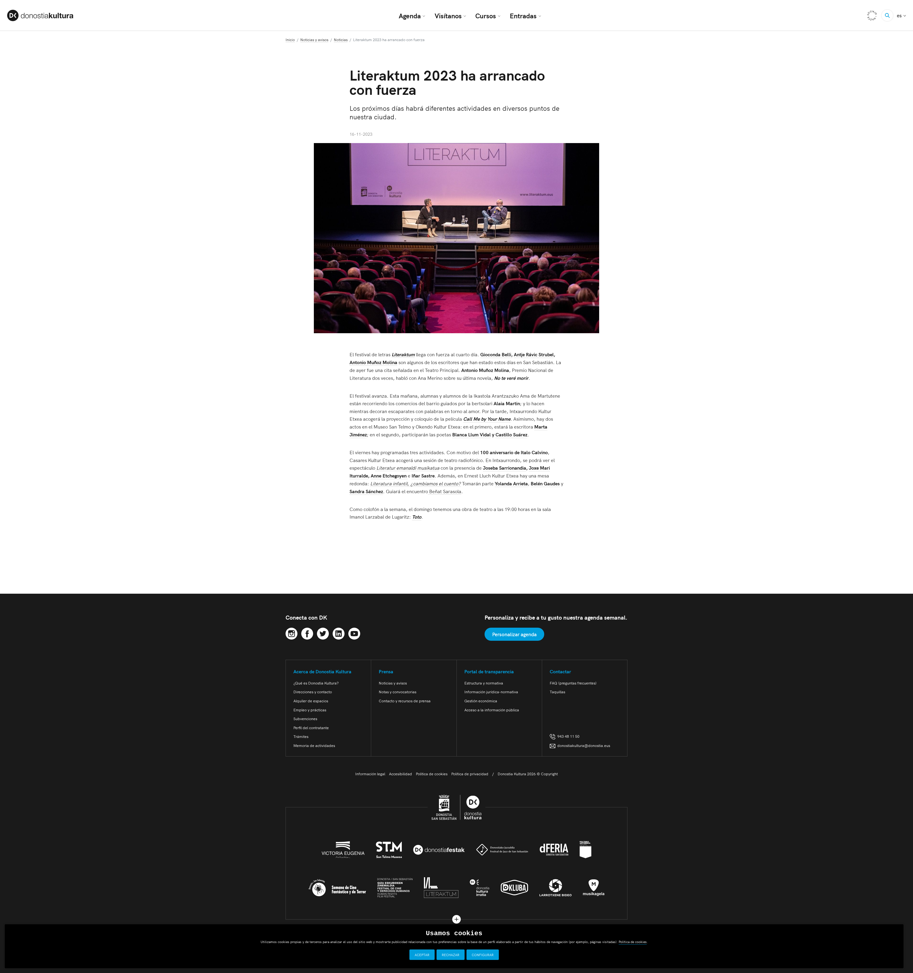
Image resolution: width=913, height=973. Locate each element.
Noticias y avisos (393, 682)
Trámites (300, 736)
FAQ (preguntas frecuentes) (573, 682)
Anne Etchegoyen (389, 475)
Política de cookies (431, 773)
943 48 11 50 (567, 736)
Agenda (410, 15)
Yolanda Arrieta (511, 483)
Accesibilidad (400, 773)
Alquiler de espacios (310, 700)
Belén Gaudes (545, 483)
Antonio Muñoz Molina (373, 362)
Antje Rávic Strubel (534, 354)
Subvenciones (305, 718)
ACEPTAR (422, 954)
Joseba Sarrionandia (504, 467)
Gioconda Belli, (496, 354)
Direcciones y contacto (312, 691)
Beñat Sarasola (444, 491)
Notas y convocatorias (397, 691)
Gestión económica (480, 700)
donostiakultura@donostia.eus (583, 745)
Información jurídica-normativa (491, 691)
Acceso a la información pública (491, 709)
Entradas (523, 15)
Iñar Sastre (423, 475)
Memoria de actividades (314, 745)
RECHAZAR (450, 954)
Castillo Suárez (511, 434)
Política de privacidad (469, 773)
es (901, 15)
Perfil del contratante (311, 727)
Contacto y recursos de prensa (405, 700)
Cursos (485, 15)
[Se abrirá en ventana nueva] (291, 632)
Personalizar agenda (514, 634)
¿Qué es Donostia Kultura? (316, 682)
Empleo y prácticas (309, 709)
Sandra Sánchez (366, 491)
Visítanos (448, 15)
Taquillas (557, 691)
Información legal (370, 773)
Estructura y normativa (483, 682)
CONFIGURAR (483, 954)
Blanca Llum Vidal (471, 434)
